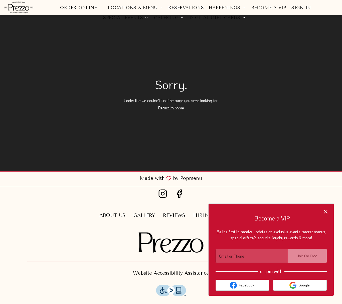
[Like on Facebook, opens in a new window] (179, 195)
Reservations (186, 7)
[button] (81, 8)
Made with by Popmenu (103, 178)
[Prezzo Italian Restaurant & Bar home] (26, 7)
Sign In (301, 7)
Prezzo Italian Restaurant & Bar (171, 243)
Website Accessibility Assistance (171, 273)
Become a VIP (268, 7)
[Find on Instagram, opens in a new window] (162, 195)
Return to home (171, 107)
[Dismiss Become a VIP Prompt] (326, 212)
